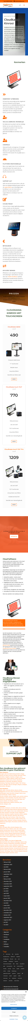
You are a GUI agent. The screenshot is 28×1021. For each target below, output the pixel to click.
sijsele (10, 975)
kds (14, 966)
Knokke (4, 968)
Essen (12, 811)
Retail (5, 941)
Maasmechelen (16, 833)
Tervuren (2, 851)
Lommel (2, 833)
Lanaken (16, 831)
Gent (24, 793)
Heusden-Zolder (21, 830)
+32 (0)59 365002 (9, 1)
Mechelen (10, 815)
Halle (25, 842)
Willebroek (2, 821)
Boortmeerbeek (3, 842)
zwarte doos (16, 980)
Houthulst (12, 777)
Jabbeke (12, 778)
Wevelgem (14, 784)
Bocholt (13, 827)
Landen (6, 845)
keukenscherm (20, 966)
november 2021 (8, 912)
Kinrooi (12, 831)
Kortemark (2, 780)
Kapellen (12, 814)
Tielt (20, 783)
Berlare (12, 790)
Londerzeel (20, 845)
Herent (1, 843)
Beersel (13, 840)
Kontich (21, 814)
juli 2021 (6, 922)
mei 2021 (6, 924)
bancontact (8, 954)
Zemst (16, 852)
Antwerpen (7, 808)
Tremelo (16, 851)
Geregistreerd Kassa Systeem (9, 648)
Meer (14, 379)
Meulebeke (19, 780)
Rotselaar (11, 848)
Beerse (20, 808)
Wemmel (25, 851)
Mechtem (15, 846)
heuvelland (22, 963)
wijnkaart (5, 980)
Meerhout (15, 815)
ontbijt (8, 971)
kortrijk (9, 968)
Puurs (20, 817)
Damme (2, 775)
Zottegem (6, 804)
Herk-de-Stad (14, 830)
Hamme (14, 794)
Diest (9, 842)
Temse (1, 802)
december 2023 (8, 881)
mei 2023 (6, 891)
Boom (11, 809)
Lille (3, 815)
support (14, 975)
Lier (1, 815)
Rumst (13, 818)
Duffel (5, 811)
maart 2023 (7, 896)
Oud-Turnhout (11, 817)
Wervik (10, 784)
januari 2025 (7, 872)
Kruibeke (6, 796)
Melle (6, 797)
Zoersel (25, 821)
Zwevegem (8, 786)
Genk (15, 828)
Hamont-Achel (22, 828)
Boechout (2, 809)
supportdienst (8, 187)
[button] (26, 992)
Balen (17, 808)
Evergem (17, 793)
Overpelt (18, 835)
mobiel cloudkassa (12, 276)
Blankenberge (12, 773)
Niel (1, 817)
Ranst (23, 817)
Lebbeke (14, 796)
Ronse (13, 799)
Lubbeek (2, 846)
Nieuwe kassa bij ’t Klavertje (11, 986)
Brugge (22, 773)
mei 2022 (6, 903)
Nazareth (16, 797)
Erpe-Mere (12, 793)
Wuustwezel (14, 821)
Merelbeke (10, 797)
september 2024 (8, 874)
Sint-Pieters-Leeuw (11, 849)
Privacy (16, 1019)
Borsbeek (20, 809)
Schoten (21, 818)
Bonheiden (7, 809)
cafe (19, 959)
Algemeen (6, 932)
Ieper (21, 777)
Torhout (23, 783)
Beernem (7, 773)
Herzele (1, 796)
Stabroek (10, 820)
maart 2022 (7, 905)
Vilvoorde (20, 851)
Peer (21, 835)
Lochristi (21, 796)
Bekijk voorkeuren (14, 1015)
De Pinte (8, 791)
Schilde (17, 818)
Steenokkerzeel (20, 849)
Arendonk (13, 808)
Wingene (20, 784)
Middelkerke (3, 781)
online (4, 971)
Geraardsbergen (3, 794)
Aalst (1, 790)
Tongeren (14, 836)
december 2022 (8, 900)
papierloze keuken (7, 973)
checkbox (5, 961)
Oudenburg (14, 971)
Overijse (2, 848)
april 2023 (6, 893)
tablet (19, 975)
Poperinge (7, 783)
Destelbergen (3, 793)
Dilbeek (12, 842)
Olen (7, 817)
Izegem (8, 778)
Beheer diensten (13, 1004)
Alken (1, 827)
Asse (10, 840)
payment (14, 973)
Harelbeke (2, 777)
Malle (6, 815)
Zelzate (1, 804)
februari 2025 (7, 869)
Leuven (10, 845)
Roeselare (12, 783)
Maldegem (2, 797)
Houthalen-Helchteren (5, 831)
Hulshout (2, 814)
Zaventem (12, 852)
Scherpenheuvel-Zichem (19, 848)
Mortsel (21, 815)
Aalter (4, 790)
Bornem (15, 809)
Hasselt (1, 830)
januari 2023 (7, 898)
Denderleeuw (17, 791)
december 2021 (8, 910)
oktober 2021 (7, 915)
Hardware (6, 934)
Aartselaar (2, 808)
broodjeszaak (5, 959)
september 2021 (8, 917)
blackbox (18, 956)
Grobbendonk (20, 811)
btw (15, 959)
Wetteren (12, 802)
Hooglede (7, 777)
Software (6, 944)
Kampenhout (11, 843)
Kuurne (11, 780)
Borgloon (17, 827)
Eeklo (8, 793)
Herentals (12, 812)
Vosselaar (19, 820)
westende (20, 978)
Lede (18, 796)
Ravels (1, 818)
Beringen (5, 827)
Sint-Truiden (3, 836)
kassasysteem (9, 966)
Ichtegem (17, 777)
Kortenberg (23, 843)
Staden (17, 783)
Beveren (17, 790)
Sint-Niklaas (10, 800)
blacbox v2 (13, 956)
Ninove (23, 797)
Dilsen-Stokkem (9, 828)
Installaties (6, 939)
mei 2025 (6, 867)
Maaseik (11, 833)
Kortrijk (7, 780)
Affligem (6, 840)
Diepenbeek (3, 828)
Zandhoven (20, 821)
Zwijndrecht (2, 823)
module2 (22, 968)
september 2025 (8, 864)
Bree (21, 827)
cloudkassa (11, 961)
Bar (12, 954)
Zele (21, 802)
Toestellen (6, 946)
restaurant (5, 975)
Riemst (24, 835)
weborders (14, 978)
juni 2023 (6, 888)
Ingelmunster (3, 778)
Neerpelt (7, 835)
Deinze (12, 791)
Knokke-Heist (18, 778)
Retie (4, 818)
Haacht (22, 842)
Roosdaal (6, 848)
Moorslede (8, 781)
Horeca (5, 937)
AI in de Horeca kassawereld (11, 989)
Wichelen (17, 802)
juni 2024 (6, 876)
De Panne (10, 775)
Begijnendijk (18, 840)
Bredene (18, 773)
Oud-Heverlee (24, 846)
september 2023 (8, 886)
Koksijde (23, 778)
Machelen (6, 846)
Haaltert (10, 794)
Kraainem (2, 845)
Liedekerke (15, 845)
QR (22, 973)
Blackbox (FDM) (6, 645)
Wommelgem (8, 821)
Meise (11, 846)
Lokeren (26, 796)
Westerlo (24, 820)
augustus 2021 (7, 920)
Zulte (10, 804)
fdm (14, 963)
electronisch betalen (7, 963)
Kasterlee (17, 814)
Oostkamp (2, 783)
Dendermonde (24, 791)
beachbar (17, 954)
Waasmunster (7, 802)
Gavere (21, 793)
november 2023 (8, 884)
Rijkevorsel (8, 818)
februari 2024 (7, 879)
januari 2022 (7, 908)
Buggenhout (3, 791)
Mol (18, 815)
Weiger (14, 1012)
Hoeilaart (6, 843)
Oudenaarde (8, 799)
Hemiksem (7, 812)
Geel (15, 811)
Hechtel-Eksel (7, 830)
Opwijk (19, 846)
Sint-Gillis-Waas (18, 799)
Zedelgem (24, 784)
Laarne (10, 796)
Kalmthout (7, 814)
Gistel (24, 775)
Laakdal (25, 814)
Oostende (20, 781)
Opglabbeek (12, 835)
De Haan (6, 775)
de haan (16, 961)
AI (3, 954)
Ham (18, 828)
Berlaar (24, 808)
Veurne (1, 784)
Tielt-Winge (7, 851)
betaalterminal (6, 956)
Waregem (6, 784)
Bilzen (9, 827)
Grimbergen (17, 842)
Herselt (16, 812)
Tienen (12, 851)
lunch (14, 968)
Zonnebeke (2, 786)
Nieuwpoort (14, 781)
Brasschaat (24, 809)
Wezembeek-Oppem (4, 852)
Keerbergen (17, 843)
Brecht (1, 811)
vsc (9, 978)
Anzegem (2, 773)
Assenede (8, 790)
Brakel (20, 790)
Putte (17, 817)
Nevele (20, 797)
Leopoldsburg (22, 831)
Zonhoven (19, 836)
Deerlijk (15, 775)
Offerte (14, 536)
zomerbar (11, 980)
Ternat (25, 849)
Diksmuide (20, 775)
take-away (5, 978)
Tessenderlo (9, 836)
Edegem (9, 811)
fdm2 (17, 963)
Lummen (6, 833)
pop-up (18, 973)
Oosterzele (2, 799)
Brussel (11, 959)
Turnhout (14, 820)
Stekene (16, 800)
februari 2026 (7, 862)
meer (14, 504)
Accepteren (14, 1008)
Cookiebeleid (12, 1019)
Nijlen (3, 817)
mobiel (18, 968)
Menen (14, 780)
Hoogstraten (21, 812)
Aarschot (2, 840)
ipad (4, 966)
